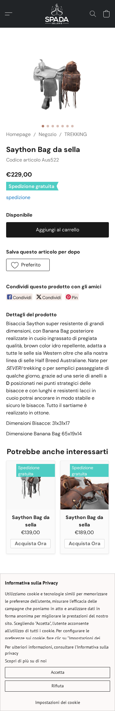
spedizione (18, 197)
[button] (57, 14)
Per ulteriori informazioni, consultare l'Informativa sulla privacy (57, 650)
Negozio (47, 134)
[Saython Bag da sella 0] (57, 86)
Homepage (18, 134)
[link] (57, 700)
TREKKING (75, 134)
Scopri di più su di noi (26, 661)
